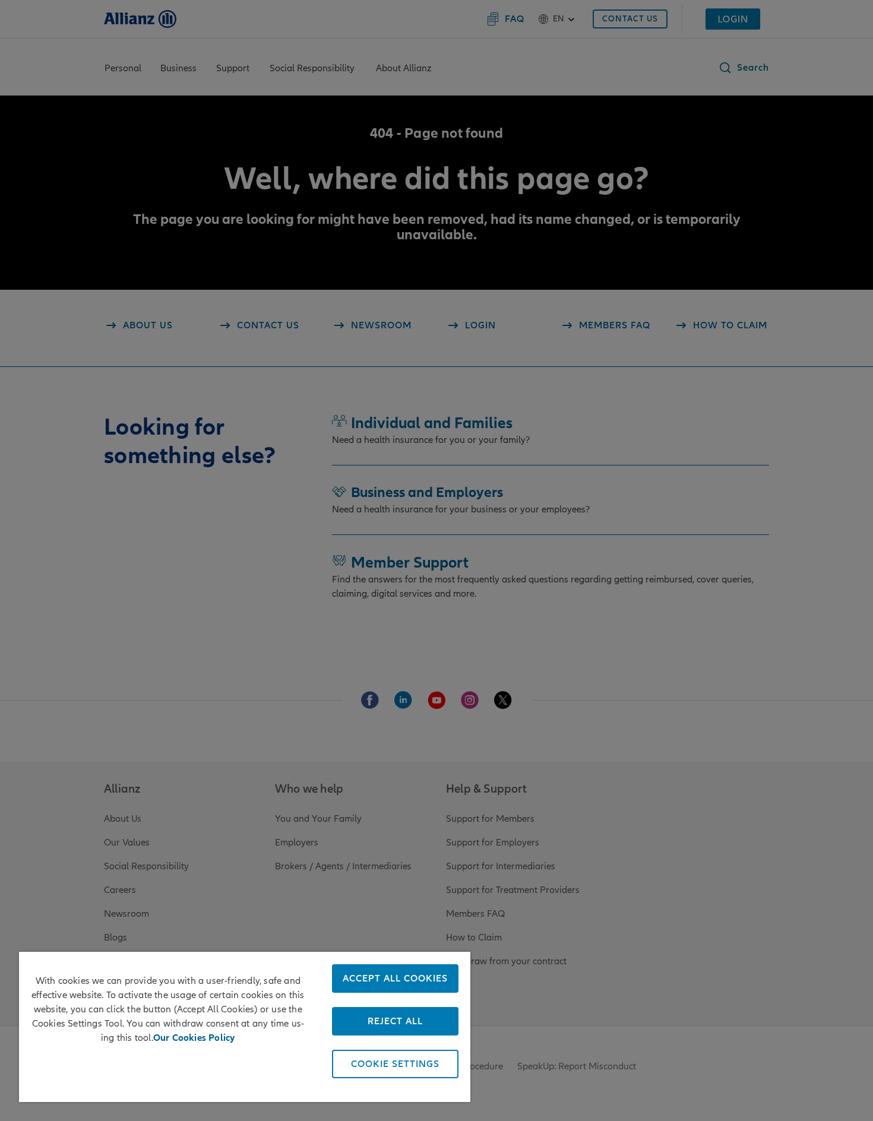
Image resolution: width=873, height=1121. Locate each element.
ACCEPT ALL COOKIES (395, 978)
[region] (244, 1027)
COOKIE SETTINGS (395, 1064)
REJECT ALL (395, 1021)
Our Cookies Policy (194, 1038)
